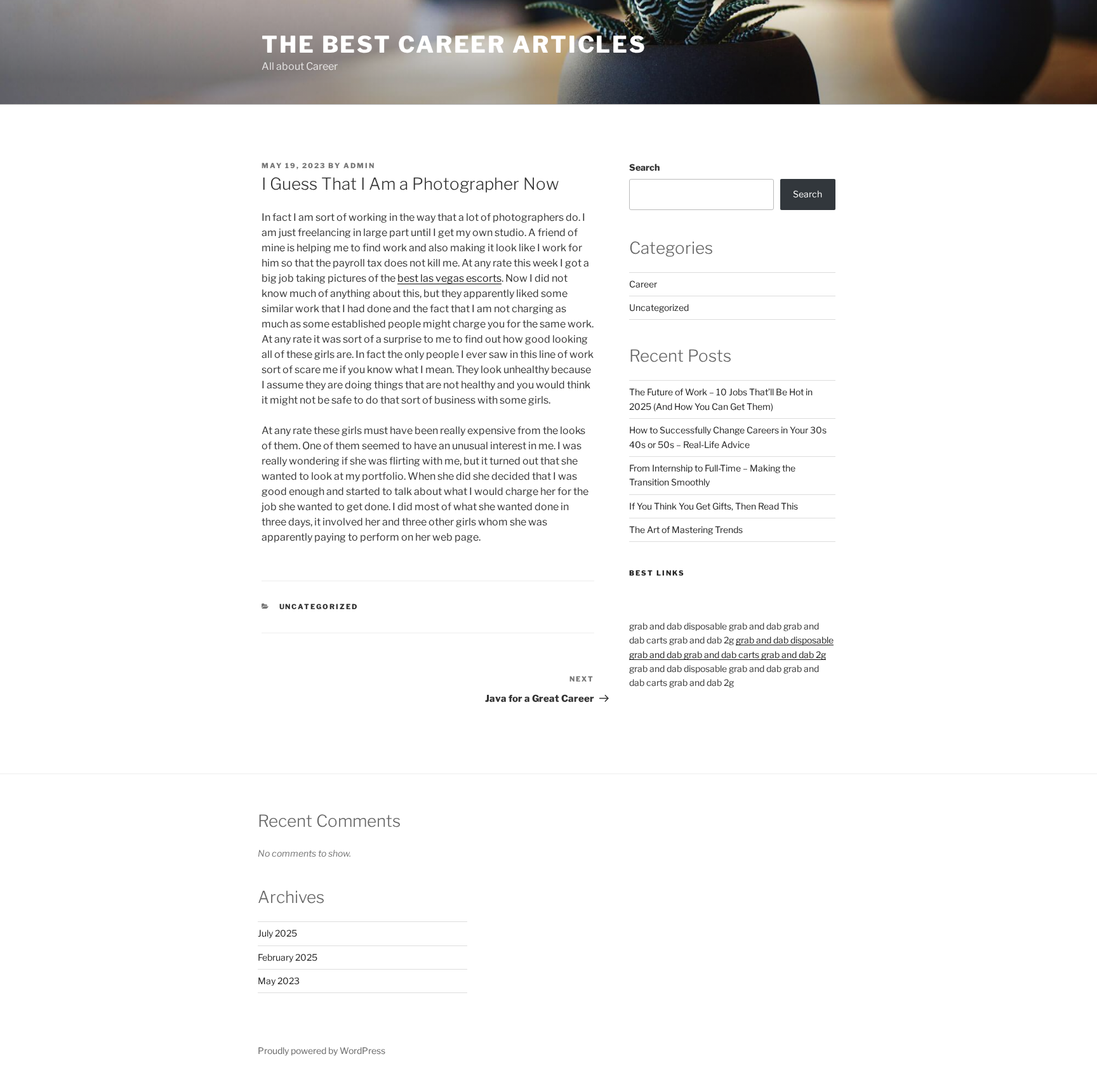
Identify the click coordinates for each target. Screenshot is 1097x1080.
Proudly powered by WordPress (321, 1050)
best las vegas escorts (449, 278)
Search (644, 167)
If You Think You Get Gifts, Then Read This (713, 506)
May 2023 (279, 980)
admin (359, 165)
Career (643, 284)
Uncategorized (319, 606)
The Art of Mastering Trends (686, 529)
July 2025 (277, 933)
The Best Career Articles (454, 44)
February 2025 (287, 957)
